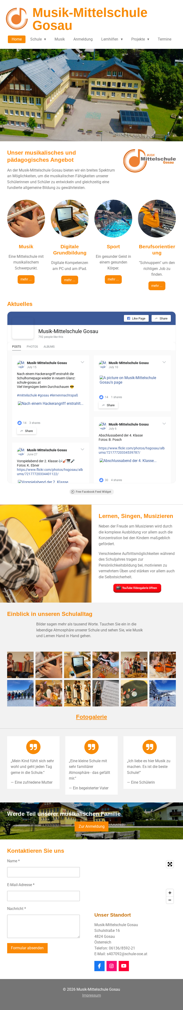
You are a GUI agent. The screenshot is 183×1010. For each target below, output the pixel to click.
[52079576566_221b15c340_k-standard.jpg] (106, 664)
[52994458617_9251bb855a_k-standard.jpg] (49, 693)
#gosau (43, 395)
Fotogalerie (91, 717)
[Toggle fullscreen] (169, 864)
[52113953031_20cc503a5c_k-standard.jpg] (134, 664)
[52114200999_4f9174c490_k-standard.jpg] (134, 693)
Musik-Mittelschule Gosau (68, 331)
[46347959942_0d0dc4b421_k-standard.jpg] (49, 664)
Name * (13, 861)
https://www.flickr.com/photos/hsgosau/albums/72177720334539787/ (132, 450)
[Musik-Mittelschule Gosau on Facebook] (23, 328)
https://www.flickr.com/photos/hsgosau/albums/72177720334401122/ (50, 472)
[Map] (135, 882)
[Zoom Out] (169, 899)
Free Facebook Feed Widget (93, 491)
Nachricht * (16, 908)
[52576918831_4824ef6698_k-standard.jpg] (162, 664)
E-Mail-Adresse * (21, 885)
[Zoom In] (169, 892)
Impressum (91, 995)
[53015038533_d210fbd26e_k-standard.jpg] (77, 693)
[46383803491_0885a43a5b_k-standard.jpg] (106, 693)
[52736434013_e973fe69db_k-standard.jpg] (162, 693)
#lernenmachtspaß (64, 395)
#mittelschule (27, 395)
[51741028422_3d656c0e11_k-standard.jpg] (77, 664)
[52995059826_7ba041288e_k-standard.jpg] (20, 664)
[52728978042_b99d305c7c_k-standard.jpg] (20, 693)
